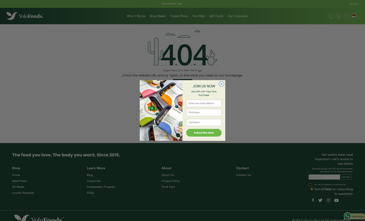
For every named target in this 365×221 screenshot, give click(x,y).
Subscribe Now (204, 132)
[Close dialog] (221, 84)
